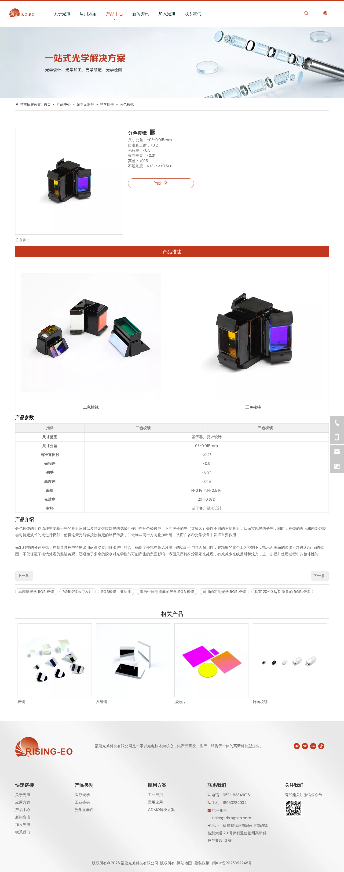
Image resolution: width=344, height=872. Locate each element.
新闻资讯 (140, 14)
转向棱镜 (260, 701)
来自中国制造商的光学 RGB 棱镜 (167, 591)
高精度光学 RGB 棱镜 (36, 591)
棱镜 (21, 701)
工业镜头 (82, 802)
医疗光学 (82, 794)
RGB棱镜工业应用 (116, 591)
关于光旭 (62, 14)
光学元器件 (84, 809)
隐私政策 (201, 863)
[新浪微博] (297, 746)
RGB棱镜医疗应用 (77, 591)
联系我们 (193, 14)
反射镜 (101, 701)
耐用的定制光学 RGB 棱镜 (224, 591)
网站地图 (184, 863)
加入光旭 (166, 14)
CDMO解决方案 (161, 809)
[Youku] (305, 746)
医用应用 (155, 802)
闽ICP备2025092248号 (232, 863)
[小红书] (313, 746)
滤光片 (180, 701)
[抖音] (321, 746)
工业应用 (155, 794)
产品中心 (114, 14)
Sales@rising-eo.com (231, 818)
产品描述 (172, 251)
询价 (158, 183)
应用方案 (88, 14)
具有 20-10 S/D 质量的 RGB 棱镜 (282, 591)
